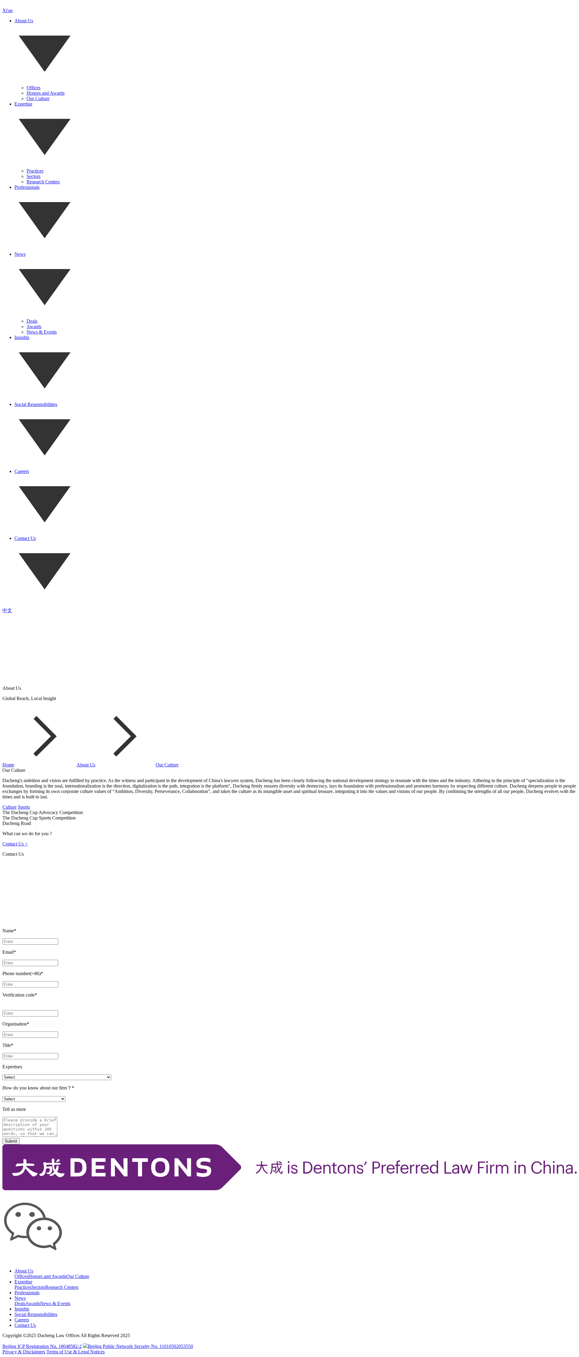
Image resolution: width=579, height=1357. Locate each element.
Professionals (27, 187)
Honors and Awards (46, 93)
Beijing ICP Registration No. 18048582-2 (42, 1346)
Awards (34, 326)
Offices (33, 87)
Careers (21, 471)
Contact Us (25, 538)
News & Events (42, 331)
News (20, 254)
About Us (23, 20)
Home (8, 764)
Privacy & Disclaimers (23, 1351)
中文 (7, 610)
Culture (9, 807)
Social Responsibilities (35, 404)
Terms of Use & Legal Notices (75, 1351)
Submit (11, 1141)
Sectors (33, 176)
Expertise (23, 103)
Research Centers (43, 181)
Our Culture (38, 98)
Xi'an (7, 10)
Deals (32, 321)
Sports (24, 807)
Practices (35, 170)
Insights (21, 337)
